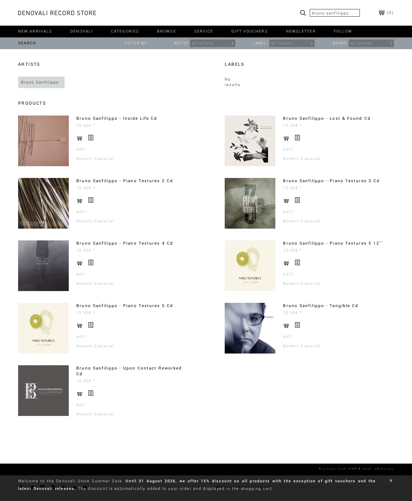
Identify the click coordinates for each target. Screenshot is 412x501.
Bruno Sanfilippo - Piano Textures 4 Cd (124, 243)
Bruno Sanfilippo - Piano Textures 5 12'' (333, 243)
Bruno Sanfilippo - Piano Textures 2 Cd (124, 181)
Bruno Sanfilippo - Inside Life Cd (116, 118)
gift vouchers (249, 31)
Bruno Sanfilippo (40, 82)
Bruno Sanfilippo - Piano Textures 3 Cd (331, 181)
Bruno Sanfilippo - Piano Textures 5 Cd (124, 306)
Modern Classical (95, 158)
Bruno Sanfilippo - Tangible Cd (320, 306)
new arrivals (35, 31)
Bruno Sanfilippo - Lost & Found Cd (326, 118)
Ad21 (81, 149)
